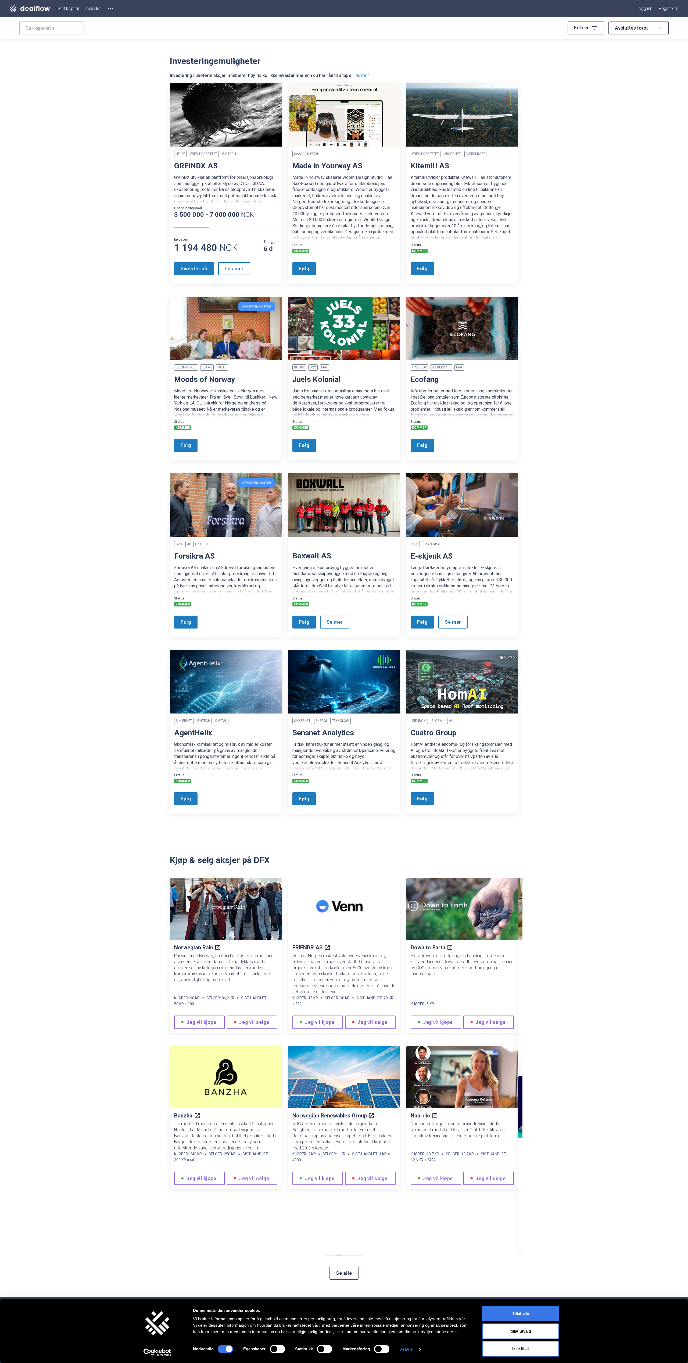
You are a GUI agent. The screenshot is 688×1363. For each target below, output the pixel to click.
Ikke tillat (520, 1348)
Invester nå (194, 268)
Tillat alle (520, 1313)
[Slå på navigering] (110, 8)
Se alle (344, 1273)
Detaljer (406, 1349)
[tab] (329, 1255)
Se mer (453, 622)
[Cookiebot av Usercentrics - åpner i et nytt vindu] (157, 1352)
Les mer (361, 75)
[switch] (277, 1349)
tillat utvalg (520, 1331)
